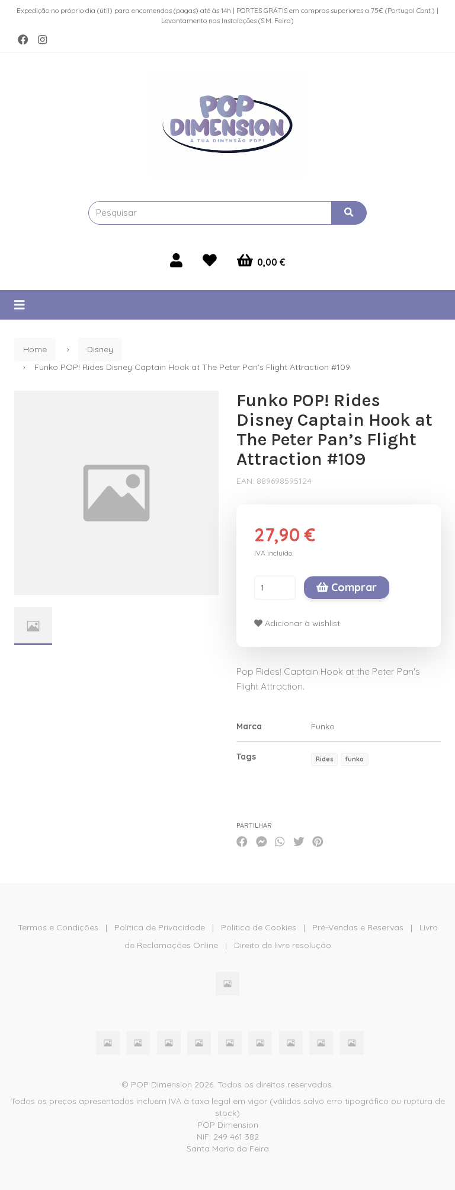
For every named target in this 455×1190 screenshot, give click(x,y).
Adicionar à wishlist (301, 623)
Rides (325, 759)
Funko (323, 726)
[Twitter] (299, 841)
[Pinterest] (317, 841)
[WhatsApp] (279, 841)
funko (354, 759)
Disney (100, 349)
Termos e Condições (58, 927)
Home (35, 349)
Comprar (352, 587)
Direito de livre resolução (282, 945)
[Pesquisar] (349, 213)
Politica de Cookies (258, 927)
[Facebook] (23, 39)
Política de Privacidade (159, 927)
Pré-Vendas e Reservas (357, 927)
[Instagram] (42, 39)
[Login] (176, 260)
